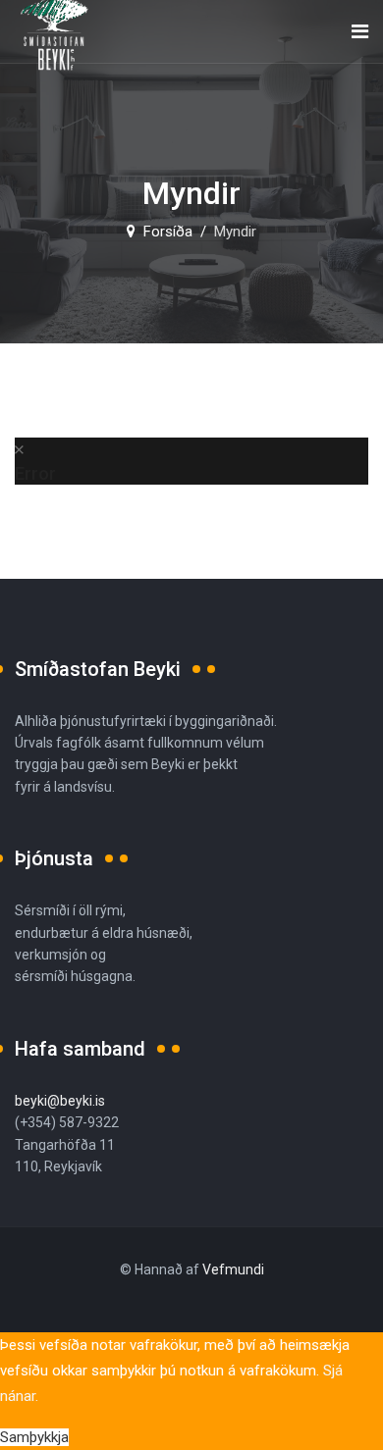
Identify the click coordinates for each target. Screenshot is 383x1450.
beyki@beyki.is (60, 1101)
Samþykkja (34, 1437)
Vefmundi (233, 1269)
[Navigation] (360, 32)
